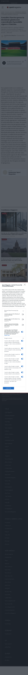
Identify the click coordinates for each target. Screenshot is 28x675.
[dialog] (14, 337)
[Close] (25, 285)
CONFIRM (8, 388)
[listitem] (14, 311)
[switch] (22, 314)
